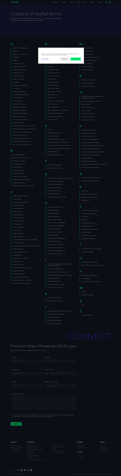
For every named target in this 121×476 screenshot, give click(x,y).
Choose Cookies (45, 58)
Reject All (65, 58)
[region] (61, 56)
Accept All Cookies (75, 58)
